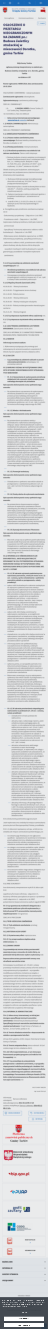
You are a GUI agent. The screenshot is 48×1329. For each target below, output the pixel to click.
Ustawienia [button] (24, 1312)
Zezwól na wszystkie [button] (24, 1325)
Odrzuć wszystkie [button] (24, 1319)
